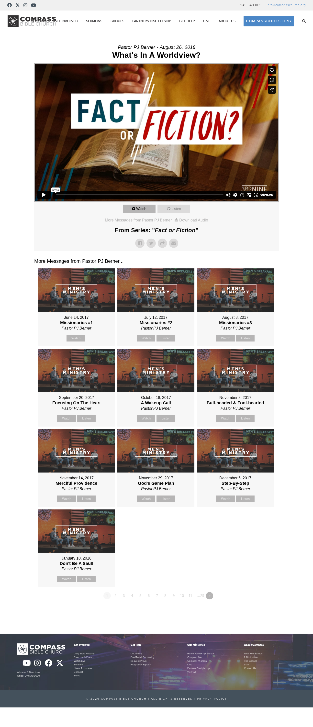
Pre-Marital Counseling (143, 657)
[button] (304, 21)
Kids (189, 664)
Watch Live (80, 661)
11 (190, 596)
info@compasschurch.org (286, 5)
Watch (141, 209)
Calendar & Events (84, 657)
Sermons (78, 664)
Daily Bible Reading (84, 653)
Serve (77, 675)
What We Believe (253, 653)
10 (182, 596)
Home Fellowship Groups (200, 653)
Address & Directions (28, 672)
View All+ (192, 672)
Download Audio (193, 220)
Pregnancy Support (141, 664)
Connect (78, 672)
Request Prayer (139, 661)
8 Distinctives (251, 657)
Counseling (137, 653)
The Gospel (250, 661)
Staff (246, 664)
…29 (200, 596)
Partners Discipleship (198, 668)
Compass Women (197, 661)
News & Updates (83, 668)
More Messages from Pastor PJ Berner (138, 220)
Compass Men (195, 657)
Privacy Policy (212, 698)
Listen (176, 209)
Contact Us (250, 668)
